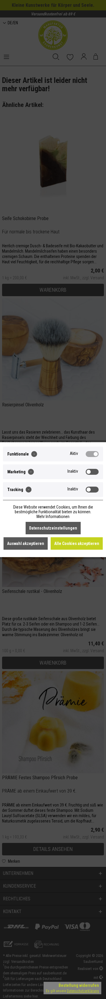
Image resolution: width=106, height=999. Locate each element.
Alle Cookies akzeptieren (76, 543)
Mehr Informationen (53, 516)
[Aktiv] (92, 454)
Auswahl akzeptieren (25, 543)
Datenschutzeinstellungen (53, 528)
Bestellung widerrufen (79, 985)
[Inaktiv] (92, 472)
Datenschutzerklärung (83, 991)
